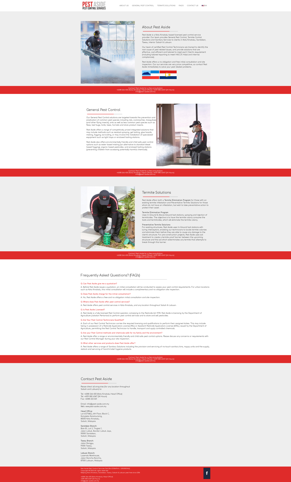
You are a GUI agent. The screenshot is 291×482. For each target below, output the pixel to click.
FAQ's (181, 5)
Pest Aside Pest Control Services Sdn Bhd (96, 468)
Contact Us (192, 5)
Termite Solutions (166, 5)
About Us (124, 5)
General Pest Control (143, 5)
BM (205, 5)
